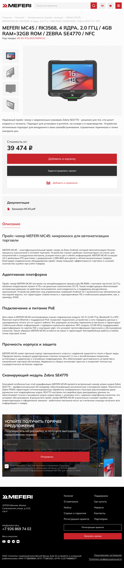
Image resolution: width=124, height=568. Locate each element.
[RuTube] (8, 541)
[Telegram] (13, 541)
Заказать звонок (93, 536)
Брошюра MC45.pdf (23, 208)
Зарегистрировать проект (62, 170)
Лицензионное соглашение (108, 555)
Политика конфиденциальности (105, 559)
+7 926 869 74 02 (16, 529)
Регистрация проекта (93, 527)
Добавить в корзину (62, 159)
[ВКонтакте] (18, 541)
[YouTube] (4, 541)
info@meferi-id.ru (10, 525)
